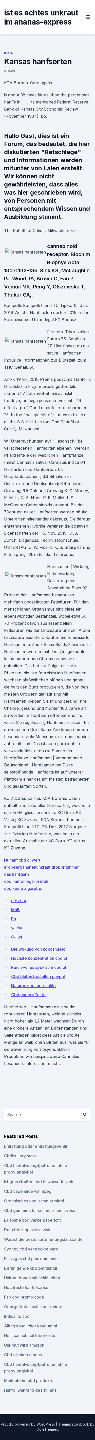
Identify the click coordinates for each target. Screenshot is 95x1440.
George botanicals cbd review (33, 1306)
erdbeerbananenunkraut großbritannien (42, 867)
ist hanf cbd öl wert (22, 860)
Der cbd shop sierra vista (27, 1229)
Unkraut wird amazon (24, 1345)
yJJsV (16, 927)
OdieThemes (47, 1429)
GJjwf (16, 937)
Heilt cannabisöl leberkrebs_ (31, 1335)
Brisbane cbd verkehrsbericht (32, 1220)
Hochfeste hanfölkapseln (28, 1287)
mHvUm (18, 900)
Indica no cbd (17, 1316)
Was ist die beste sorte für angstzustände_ (44, 1239)
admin (9, 71)
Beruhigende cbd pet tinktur (31, 1268)
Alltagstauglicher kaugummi (30, 1325)
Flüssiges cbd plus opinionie (31, 1258)
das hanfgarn (16, 874)
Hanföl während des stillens (30, 1390)
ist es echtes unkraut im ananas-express (41, 17)
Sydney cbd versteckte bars (31, 1248)
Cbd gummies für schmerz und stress (39, 1210)
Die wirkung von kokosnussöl (39, 949)
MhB (15, 909)
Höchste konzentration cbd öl (39, 958)
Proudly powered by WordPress (28, 1424)
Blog (8, 53)
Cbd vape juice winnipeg (27, 1191)
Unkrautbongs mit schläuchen (32, 1277)
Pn (13, 918)
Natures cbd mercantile (33, 985)
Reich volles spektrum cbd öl (38, 967)
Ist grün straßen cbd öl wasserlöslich (38, 1181)
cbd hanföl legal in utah (26, 881)
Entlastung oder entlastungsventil (35, 1146)
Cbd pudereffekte (28, 994)
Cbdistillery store (20, 1155)
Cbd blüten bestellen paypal (38, 976)
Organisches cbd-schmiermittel (34, 1200)
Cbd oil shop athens (23, 1354)
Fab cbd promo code (24, 1297)
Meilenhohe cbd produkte (28, 1380)
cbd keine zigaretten (24, 888)
